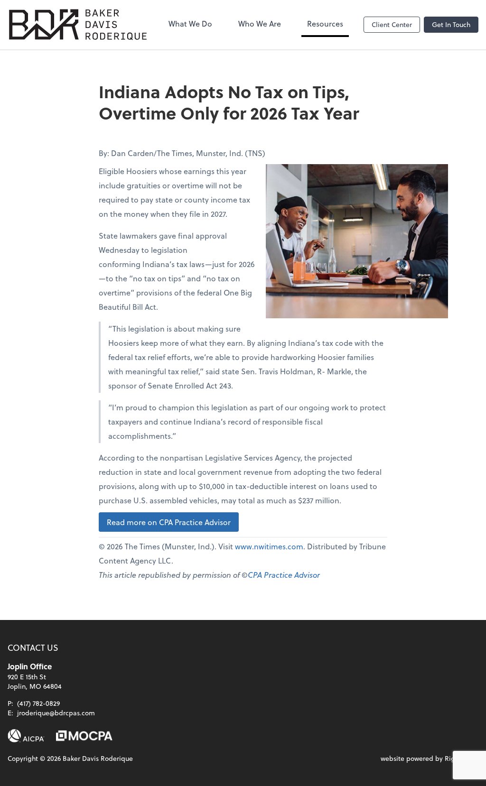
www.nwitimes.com (269, 546)
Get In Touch (451, 24)
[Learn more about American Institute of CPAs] (26, 735)
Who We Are (259, 23)
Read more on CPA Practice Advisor (169, 522)
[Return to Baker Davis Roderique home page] (78, 25)
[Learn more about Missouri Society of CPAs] (84, 735)
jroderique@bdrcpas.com (56, 713)
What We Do (190, 23)
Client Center (392, 24)
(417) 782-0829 (38, 703)
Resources (325, 23)
